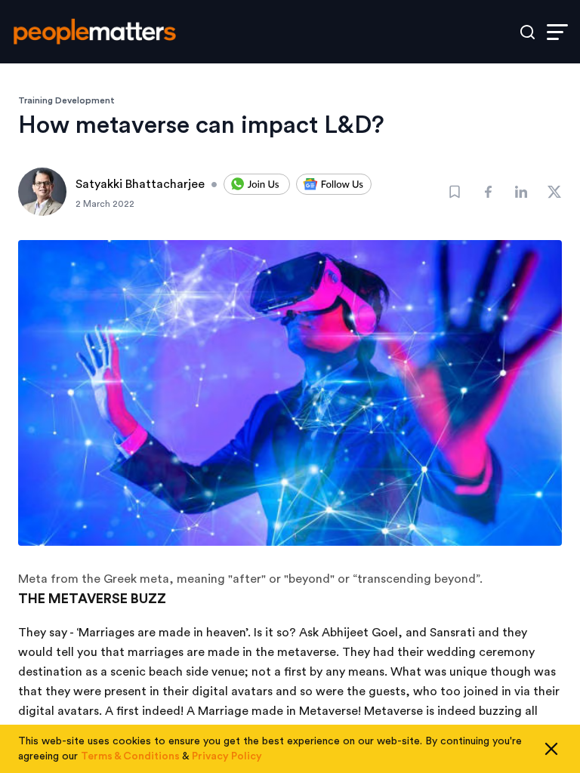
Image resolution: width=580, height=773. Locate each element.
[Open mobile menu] (557, 32)
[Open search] (527, 32)
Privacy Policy (227, 756)
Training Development (66, 100)
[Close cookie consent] (551, 748)
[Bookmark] (454, 191)
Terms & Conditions (130, 756)
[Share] (487, 191)
